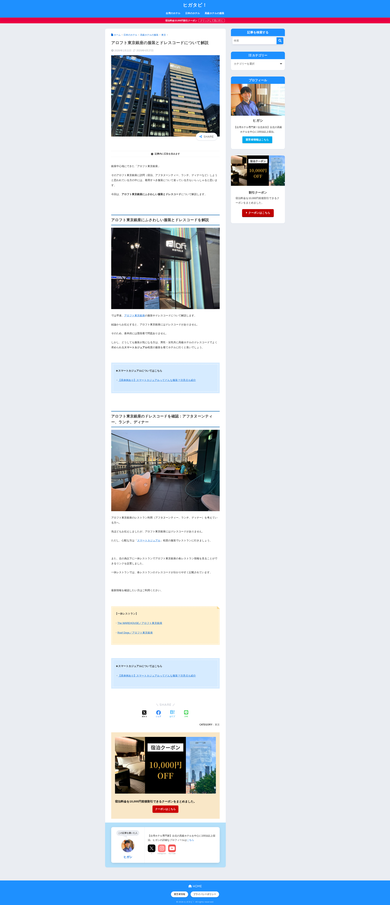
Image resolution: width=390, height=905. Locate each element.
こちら (190, 840)
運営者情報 (179, 894)
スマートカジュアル (148, 540)
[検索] (280, 40)
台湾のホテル (173, 13)
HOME (197, 886)
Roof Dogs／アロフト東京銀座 (135, 632)
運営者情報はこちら (257, 139)
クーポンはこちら (165, 809)
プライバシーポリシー (204, 894)
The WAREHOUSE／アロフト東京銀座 (139, 623)
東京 (217, 724)
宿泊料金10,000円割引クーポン (181, 20)
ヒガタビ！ (195, 5)
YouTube (172, 853)
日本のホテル (192, 13)
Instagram (162, 853)
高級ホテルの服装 (214, 13)
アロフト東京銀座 (134, 315)
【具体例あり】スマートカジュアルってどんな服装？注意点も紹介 (157, 380)
